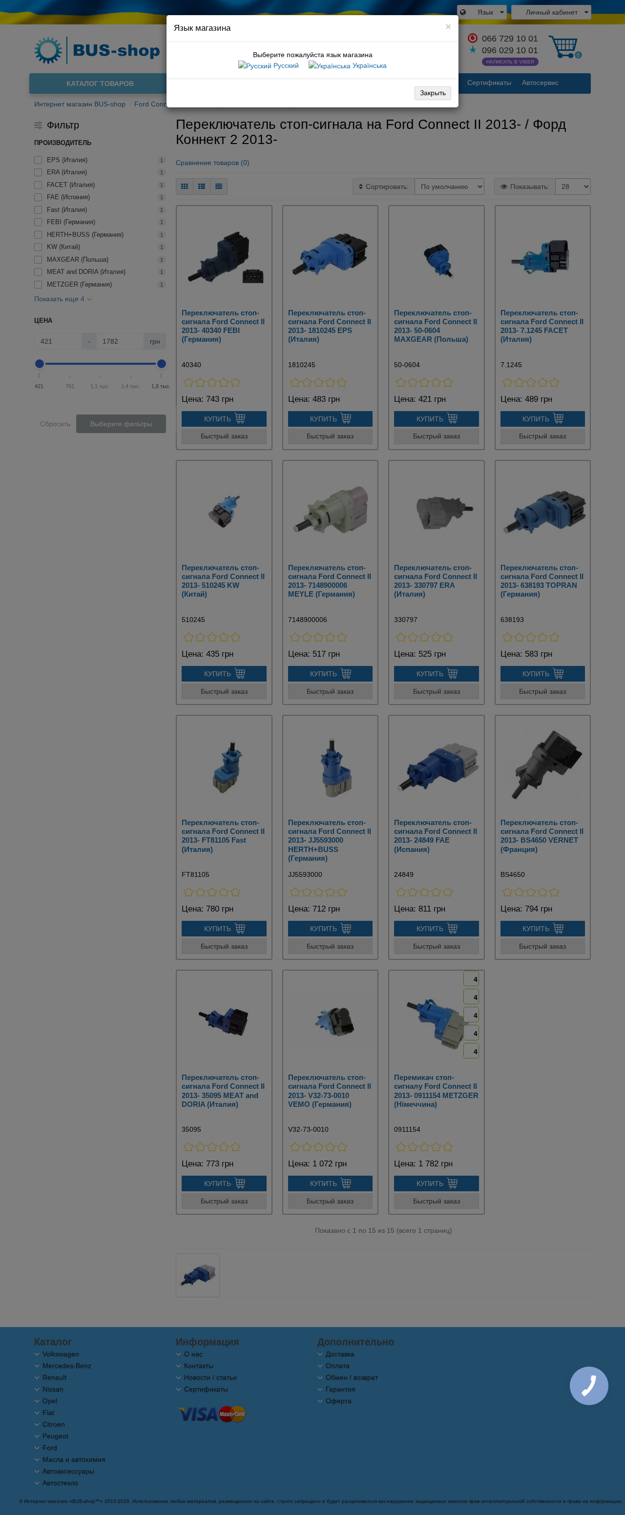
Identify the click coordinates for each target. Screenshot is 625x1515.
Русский (285, 65)
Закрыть (433, 93)
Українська (369, 65)
